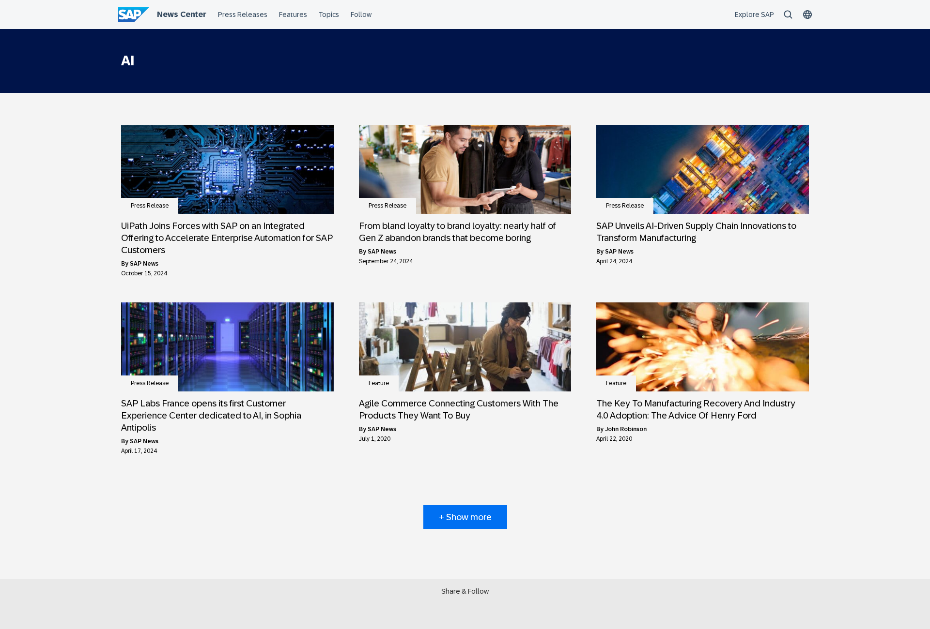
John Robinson (626, 429)
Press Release (150, 205)
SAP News (144, 263)
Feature (379, 383)
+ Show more (465, 517)
